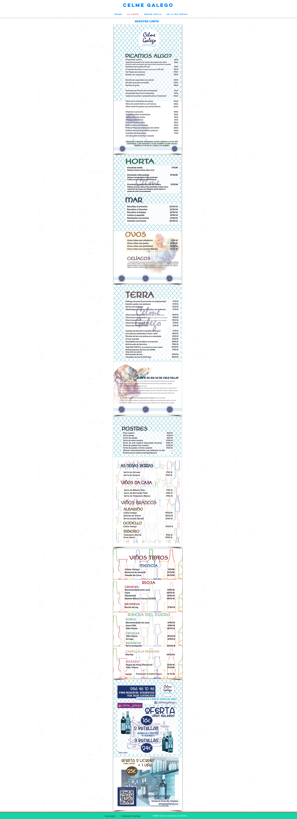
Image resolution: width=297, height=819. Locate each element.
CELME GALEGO (148, 5)
